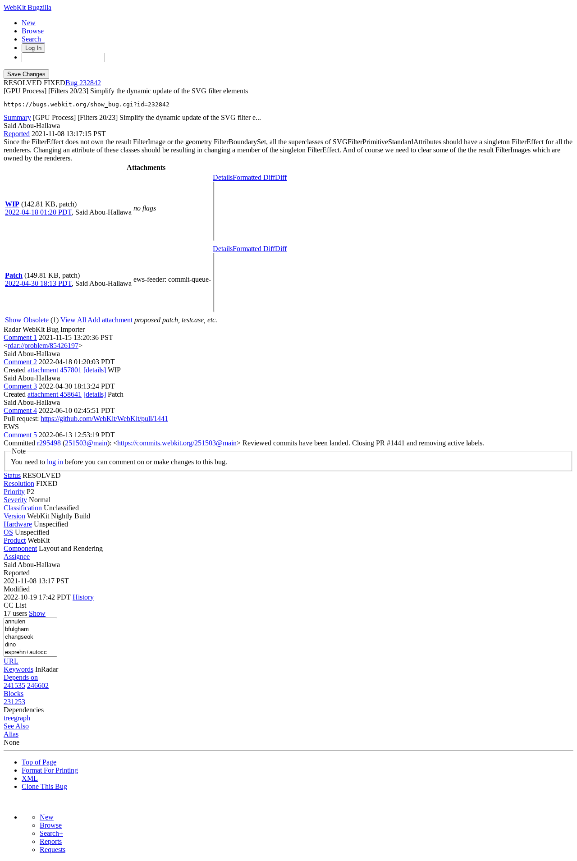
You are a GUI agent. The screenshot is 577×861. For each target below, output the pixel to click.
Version (14, 516)
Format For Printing (50, 770)
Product (15, 540)
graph (22, 718)
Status (12, 475)
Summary (17, 117)
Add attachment (110, 320)
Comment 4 (20, 410)
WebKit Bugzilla (27, 7)
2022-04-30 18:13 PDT (38, 283)
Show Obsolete (27, 320)
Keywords (18, 669)
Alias (11, 734)
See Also (16, 726)
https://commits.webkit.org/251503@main (177, 443)
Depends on (21, 677)
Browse (33, 31)
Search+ (33, 39)
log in (55, 462)
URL (11, 661)
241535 (14, 685)
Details (223, 177)
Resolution (19, 483)
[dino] (30, 645)
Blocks (13, 693)
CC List (15, 605)
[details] (94, 370)
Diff (281, 177)
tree (9, 718)
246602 (38, 685)
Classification (23, 508)
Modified (17, 589)
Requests (52, 849)
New (29, 23)
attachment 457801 (54, 370)
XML (30, 778)
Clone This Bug (44, 786)
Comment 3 (20, 386)
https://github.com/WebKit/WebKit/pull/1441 (104, 418)
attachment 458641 (54, 394)
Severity (15, 500)
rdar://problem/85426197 (43, 345)
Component (20, 548)
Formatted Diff (254, 177)
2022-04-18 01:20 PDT (38, 212)
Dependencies (24, 710)
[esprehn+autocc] (30, 652)
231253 (14, 701)
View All (73, 320)
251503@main (86, 443)
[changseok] (30, 637)
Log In (33, 48)
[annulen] (30, 622)
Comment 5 (20, 435)
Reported (17, 133)
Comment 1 (20, 337)
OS (8, 532)
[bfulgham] (30, 629)
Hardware (18, 524)
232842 (90, 83)
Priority (14, 491)
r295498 (49, 443)
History (83, 597)
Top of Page (39, 762)
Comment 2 (20, 362)
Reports (51, 841)
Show (37, 613)
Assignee (17, 556)
